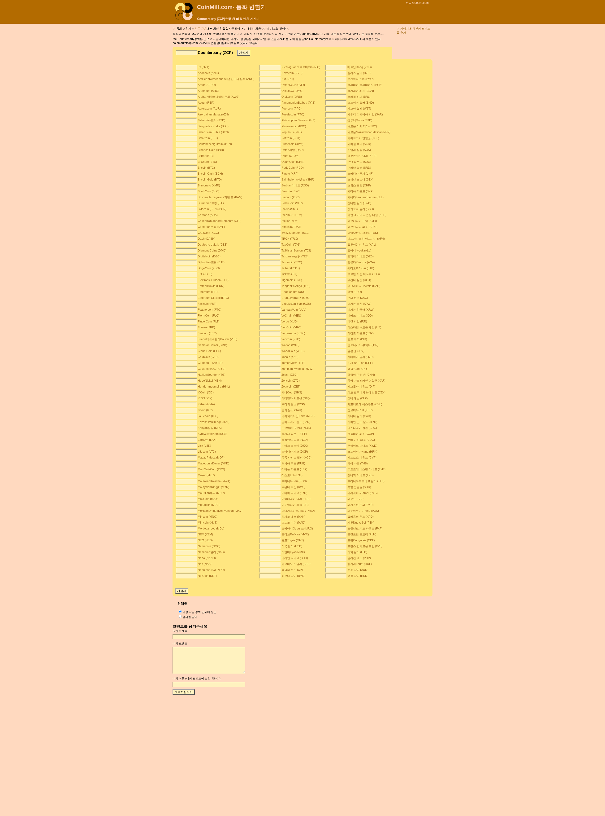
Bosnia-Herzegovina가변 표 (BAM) (220, 197)
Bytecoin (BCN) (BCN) (212, 209)
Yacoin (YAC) (289, 357)
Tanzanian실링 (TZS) (294, 256)
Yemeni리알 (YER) (293, 363)
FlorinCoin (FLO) (208, 315)
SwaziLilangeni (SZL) (295, 232)
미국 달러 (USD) (291, 546)
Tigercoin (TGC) (291, 280)
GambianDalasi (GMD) (212, 345)
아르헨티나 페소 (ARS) (361, 227)
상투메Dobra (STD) (359, 120)
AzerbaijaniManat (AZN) (213, 114)
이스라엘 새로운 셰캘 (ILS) (364, 327)
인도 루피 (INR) (357, 339)
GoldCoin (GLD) (208, 357)
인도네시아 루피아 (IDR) (362, 345)
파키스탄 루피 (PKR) (360, 505)
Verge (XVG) (289, 321)
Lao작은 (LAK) (207, 439)
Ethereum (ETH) (208, 292)
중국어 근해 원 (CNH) (361, 374)
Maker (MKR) (206, 475)
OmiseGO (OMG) (292, 91)
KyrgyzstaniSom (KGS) (212, 434)
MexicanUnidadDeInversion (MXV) (220, 510)
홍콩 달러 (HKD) (357, 576)
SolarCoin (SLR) (292, 203)
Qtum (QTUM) (290, 156)
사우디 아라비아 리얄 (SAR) (365, 114)
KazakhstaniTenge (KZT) (213, 422)
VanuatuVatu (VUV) (293, 309)
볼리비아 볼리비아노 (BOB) (364, 85)
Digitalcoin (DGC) (209, 256)
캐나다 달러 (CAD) (359, 416)
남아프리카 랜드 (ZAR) (295, 422)
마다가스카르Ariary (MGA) (298, 510)
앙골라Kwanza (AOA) (361, 262)
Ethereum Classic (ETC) (213, 298)
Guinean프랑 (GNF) (210, 363)
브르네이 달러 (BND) (360, 102)
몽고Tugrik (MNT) (292, 540)
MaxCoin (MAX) (208, 499)
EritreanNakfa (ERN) (211, 286)
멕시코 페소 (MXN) (293, 516)
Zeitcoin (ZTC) (290, 380)
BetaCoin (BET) (208, 138)
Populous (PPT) (291, 132)
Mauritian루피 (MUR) (211, 493)
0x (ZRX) (203, 67)
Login (425, 2)
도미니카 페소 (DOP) (294, 451)
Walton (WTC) (290, 345)
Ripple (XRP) (289, 173)
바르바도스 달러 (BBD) (296, 564)
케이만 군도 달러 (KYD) (362, 422)
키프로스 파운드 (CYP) (361, 457)
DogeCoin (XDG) (209, 268)
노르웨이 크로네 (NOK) (296, 428)
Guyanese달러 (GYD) (211, 369)
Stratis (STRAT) (291, 227)
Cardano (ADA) (208, 215)
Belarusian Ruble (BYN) (213, 132)
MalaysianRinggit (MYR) (213, 487)
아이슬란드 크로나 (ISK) (362, 232)
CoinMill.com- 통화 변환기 (231, 7)
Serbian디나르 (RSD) (295, 185)
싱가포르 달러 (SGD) (360, 209)
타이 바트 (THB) (357, 463)
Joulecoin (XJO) (208, 416)
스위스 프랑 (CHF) (359, 185)
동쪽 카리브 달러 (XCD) (296, 457)
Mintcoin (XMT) (207, 522)
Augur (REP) (206, 102)
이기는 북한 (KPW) (359, 303)
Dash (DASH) (206, 238)
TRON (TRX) (289, 238)
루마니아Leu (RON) (294, 481)
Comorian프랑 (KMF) (211, 227)
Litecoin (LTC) (207, 451)
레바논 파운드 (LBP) (294, 469)
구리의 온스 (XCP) (293, 404)
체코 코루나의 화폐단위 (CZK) (366, 392)
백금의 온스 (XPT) (292, 570)
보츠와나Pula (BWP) (360, 79)
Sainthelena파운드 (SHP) (297, 179)
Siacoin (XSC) (290, 197)
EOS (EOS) (205, 274)
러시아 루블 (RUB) (293, 463)
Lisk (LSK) (204, 445)
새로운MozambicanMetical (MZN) (368, 132)
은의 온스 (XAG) (357, 298)
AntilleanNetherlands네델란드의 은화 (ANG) (226, 79)
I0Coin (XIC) (206, 392)
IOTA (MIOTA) (206, 404)
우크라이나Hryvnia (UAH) (363, 286)
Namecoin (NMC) (209, 546)
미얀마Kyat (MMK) (293, 552)
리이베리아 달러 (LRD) (296, 499)
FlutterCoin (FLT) (208, 321)
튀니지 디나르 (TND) (360, 475)
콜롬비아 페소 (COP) (360, 434)
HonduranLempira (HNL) (214, 386)
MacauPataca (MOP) (211, 457)
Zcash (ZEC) (289, 374)
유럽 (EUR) (354, 292)
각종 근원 (201, 28)
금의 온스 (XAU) (291, 410)
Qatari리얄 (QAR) (292, 150)
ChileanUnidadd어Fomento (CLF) (219, 221)
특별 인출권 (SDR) (359, 487)
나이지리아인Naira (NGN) (298, 416)
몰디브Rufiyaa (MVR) (295, 534)
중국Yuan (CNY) (357, 369)
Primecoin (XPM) (292, 144)
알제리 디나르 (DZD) (360, 256)
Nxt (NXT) (287, 79)
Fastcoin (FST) (207, 303)
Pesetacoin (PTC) (292, 114)
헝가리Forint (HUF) (359, 564)
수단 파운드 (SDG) (359, 161)
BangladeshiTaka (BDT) (213, 126)
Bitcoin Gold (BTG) (210, 179)
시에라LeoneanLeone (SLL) (365, 197)
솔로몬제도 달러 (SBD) (361, 156)
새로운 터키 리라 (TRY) (362, 126)
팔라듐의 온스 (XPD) (360, 516)
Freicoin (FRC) (207, 333)
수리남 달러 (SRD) (359, 167)
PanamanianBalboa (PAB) (298, 102)
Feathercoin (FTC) (209, 309)
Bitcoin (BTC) (206, 167)
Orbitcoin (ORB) (291, 96)
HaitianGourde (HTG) (211, 374)
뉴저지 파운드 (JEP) (294, 434)
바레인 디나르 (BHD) (294, 558)
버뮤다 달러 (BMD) (293, 576)
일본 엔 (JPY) (355, 351)
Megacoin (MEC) (209, 505)
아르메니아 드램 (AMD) (362, 221)
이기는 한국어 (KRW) (360, 309)
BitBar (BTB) (206, 156)
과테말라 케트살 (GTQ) (296, 398)
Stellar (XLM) (289, 221)
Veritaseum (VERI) (293, 333)
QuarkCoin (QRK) (292, 161)
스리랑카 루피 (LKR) (360, 173)
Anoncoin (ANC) (208, 73)
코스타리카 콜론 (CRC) (362, 428)
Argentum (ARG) (208, 91)
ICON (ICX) (205, 398)
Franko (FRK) (206, 327)
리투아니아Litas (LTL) (295, 505)
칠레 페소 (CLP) (357, 398)
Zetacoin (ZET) (290, 386)
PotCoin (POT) (290, 138)
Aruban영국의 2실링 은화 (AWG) (218, 96)
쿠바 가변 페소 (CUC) (361, 439)
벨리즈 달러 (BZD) (359, 73)
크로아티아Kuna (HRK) (362, 451)
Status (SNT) (289, 209)
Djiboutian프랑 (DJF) (211, 262)
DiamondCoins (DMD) (212, 250)
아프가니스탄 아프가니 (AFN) (366, 238)
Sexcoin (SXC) (290, 191)
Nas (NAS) (205, 564)
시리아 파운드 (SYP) (360, 191)
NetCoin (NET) (207, 576)
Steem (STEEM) (291, 215)
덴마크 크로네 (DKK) (294, 445)
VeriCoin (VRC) (291, 327)
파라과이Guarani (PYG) (362, 493)
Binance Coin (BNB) (211, 150)
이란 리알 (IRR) (357, 321)
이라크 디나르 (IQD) (360, 315)
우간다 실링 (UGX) (359, 280)
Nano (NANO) (207, 558)
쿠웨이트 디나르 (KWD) (362, 445)
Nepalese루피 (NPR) (211, 570)
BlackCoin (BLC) (208, 191)
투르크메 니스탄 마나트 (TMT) (366, 469)
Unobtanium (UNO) (293, 292)
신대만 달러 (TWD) (359, 203)
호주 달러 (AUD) (357, 570)
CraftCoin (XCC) (208, 232)
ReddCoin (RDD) (292, 167)
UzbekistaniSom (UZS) (296, 303)
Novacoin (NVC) (291, 73)
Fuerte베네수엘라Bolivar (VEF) (217, 339)
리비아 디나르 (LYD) (294, 493)
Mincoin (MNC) (207, 516)
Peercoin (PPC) (291, 108)
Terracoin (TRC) (291, 262)
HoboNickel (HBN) (210, 380)
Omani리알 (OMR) (293, 85)
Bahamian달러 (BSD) (211, 120)
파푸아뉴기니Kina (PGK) (363, 510)
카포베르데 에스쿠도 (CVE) (364, 404)
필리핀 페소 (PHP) (359, 558)
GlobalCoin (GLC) (209, 351)
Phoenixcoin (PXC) (293, 126)
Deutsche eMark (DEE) (212, 244)
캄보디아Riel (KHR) (360, 410)
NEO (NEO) (205, 540)
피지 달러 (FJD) (357, 552)
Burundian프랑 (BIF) (211, 203)
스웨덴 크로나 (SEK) (360, 179)
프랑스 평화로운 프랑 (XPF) (364, 546)
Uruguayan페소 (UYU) (295, 298)
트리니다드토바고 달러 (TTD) (366, 481)
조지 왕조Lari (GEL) (360, 363)
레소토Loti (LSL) (291, 475)
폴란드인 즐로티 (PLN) (361, 534)
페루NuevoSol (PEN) (360, 522)
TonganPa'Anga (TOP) (295, 286)
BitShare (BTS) (207, 161)
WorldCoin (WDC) (293, 351)
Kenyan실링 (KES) (210, 428)
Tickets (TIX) (289, 274)
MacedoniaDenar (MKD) (213, 463)
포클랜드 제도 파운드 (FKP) (364, 528)
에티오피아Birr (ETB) (360, 268)
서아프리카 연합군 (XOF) (363, 138)
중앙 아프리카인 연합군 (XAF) (366, 380)
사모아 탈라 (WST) (359, 108)
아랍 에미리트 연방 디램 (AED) (366, 215)
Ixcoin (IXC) (205, 410)
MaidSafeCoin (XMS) (211, 469)
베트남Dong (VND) (359, 67)
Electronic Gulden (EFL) (213, 280)
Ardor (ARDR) (207, 85)
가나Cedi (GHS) (291, 392)
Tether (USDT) (290, 268)
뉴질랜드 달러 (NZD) (294, 439)
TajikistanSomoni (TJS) (296, 250)
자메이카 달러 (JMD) (360, 357)
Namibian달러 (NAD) (211, 552)
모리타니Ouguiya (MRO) (297, 528)
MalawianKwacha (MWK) (214, 481)
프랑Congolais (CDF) (361, 540)
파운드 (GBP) (355, 499)
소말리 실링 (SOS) (359, 150)
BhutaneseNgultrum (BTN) (215, 144)
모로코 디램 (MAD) (293, 522)
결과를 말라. (190, 617)
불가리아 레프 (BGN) (360, 91)
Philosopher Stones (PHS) (298, 120)
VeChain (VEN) (291, 315)
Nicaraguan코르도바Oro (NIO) (300, 67)
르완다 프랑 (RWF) (293, 487)
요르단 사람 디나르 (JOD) (363, 274)
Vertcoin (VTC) (290, 339)
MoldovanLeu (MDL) (211, 528)
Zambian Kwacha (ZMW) (297, 369)
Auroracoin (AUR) (209, 108)
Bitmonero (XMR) (209, 185)
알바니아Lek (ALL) (359, 250)
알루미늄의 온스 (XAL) (361, 244)
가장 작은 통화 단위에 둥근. (199, 612)
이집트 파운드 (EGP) (360, 333)
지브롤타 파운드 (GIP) (361, 386)
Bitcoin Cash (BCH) (210, 173)
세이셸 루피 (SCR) (359, 144)
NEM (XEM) (205, 534)
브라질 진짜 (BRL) (359, 96)
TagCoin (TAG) (290, 244)
